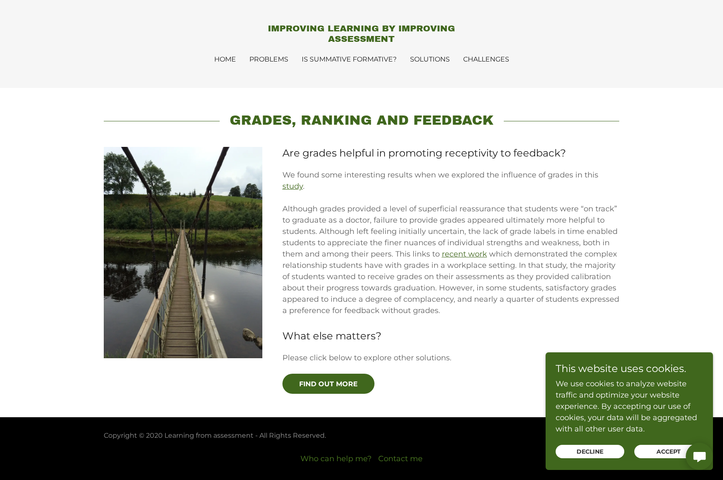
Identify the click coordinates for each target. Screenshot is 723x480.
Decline (590, 451)
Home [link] (225, 59)
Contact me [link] (400, 458)
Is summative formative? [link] (349, 59)
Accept (668, 451)
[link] (362, 39)
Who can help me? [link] (336, 458)
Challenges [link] (486, 59)
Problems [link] (268, 59)
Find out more (328, 384)
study (292, 186)
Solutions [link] (430, 59)
